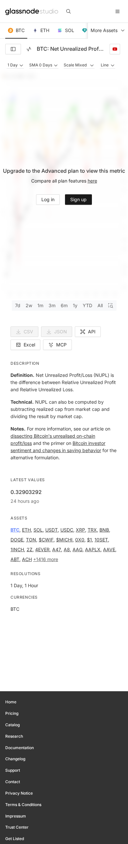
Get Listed (14, 838)
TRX (92, 530)
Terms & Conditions (23, 804)
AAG (77, 549)
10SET (101, 539)
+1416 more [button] (45, 559)
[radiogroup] (64, 305)
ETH (26, 530)
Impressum (15, 816)
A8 (67, 549)
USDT (51, 530)
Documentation (19, 747)
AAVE (109, 549)
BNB (104, 530)
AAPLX (92, 549)
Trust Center (17, 827)
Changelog (15, 758)
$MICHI (64, 539)
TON (31, 539)
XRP (80, 530)
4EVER (42, 549)
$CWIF (46, 539)
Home (10, 701)
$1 (89, 539)
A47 (56, 549)
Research (14, 736)
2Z (29, 549)
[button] (16, 31)
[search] (68, 11)
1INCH (17, 549)
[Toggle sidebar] (13, 49)
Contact (12, 781)
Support (12, 770)
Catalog (12, 724)
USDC (66, 530)
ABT (15, 559)
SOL (38, 530)
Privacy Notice (19, 793)
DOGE (17, 539)
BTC (15, 530)
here (92, 181)
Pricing (11, 713)
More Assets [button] (104, 30)
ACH (27, 559)
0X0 (79, 539)
